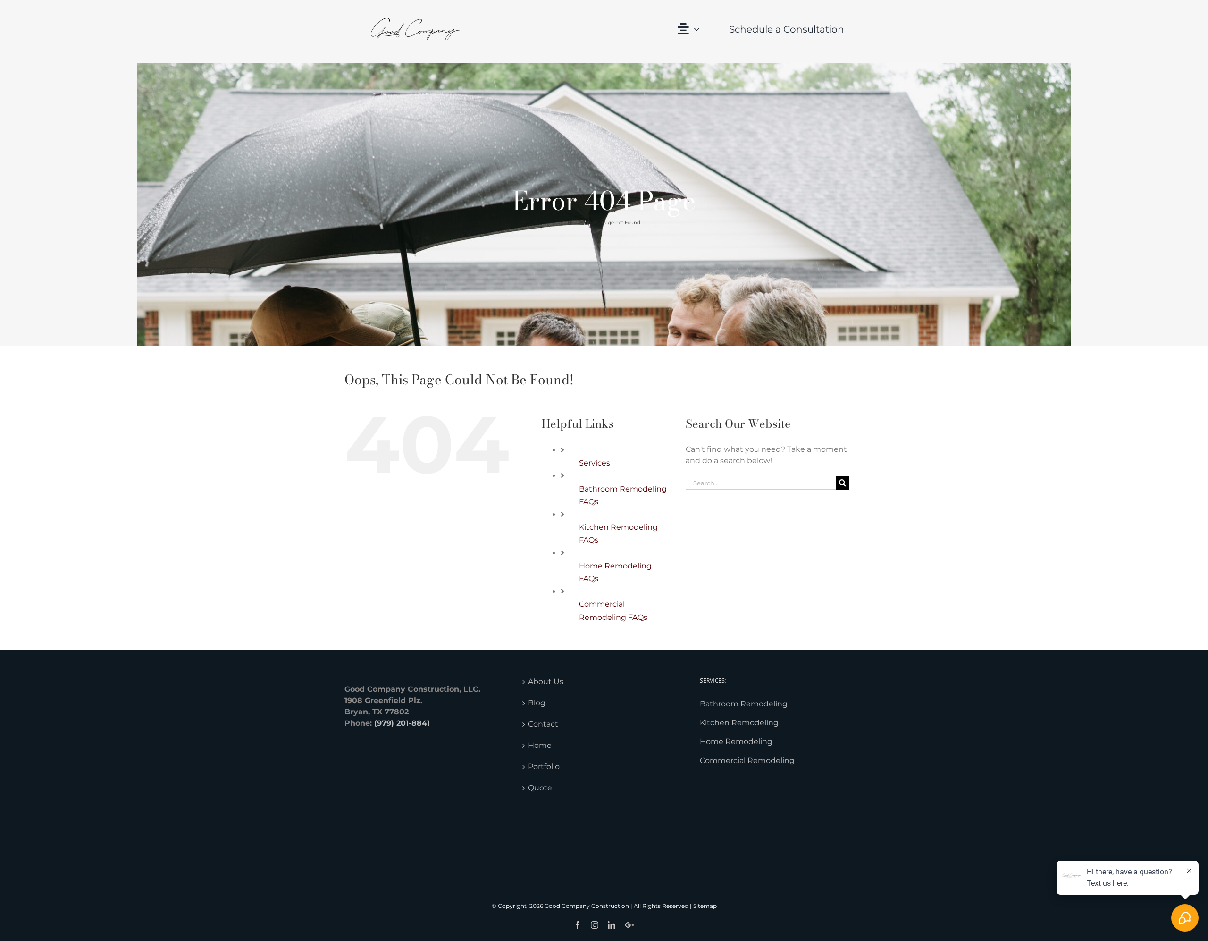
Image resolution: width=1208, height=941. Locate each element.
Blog (536, 702)
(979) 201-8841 (402, 723)
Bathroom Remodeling (744, 703)
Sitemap (705, 905)
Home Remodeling (736, 741)
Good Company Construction (587, 905)
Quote (540, 787)
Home (540, 745)
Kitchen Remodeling (739, 722)
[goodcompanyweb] (415, 8)
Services (594, 462)
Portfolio (544, 766)
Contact (543, 724)
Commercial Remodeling (747, 760)
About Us (545, 681)
